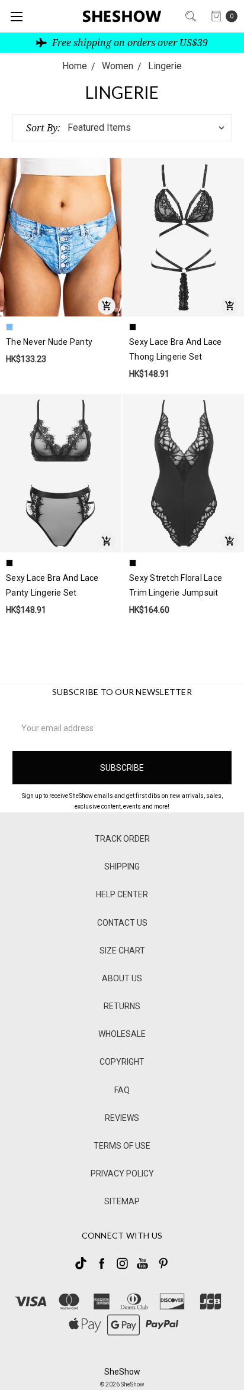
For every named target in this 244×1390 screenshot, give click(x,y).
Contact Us (122, 922)
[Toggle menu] (16, 16)
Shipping (122, 866)
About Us (122, 978)
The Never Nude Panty (49, 342)
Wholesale (122, 1034)
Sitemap (122, 1201)
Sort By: (43, 127)
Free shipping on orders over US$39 (129, 42)
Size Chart (122, 950)
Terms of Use (122, 1145)
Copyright (122, 1061)
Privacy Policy (122, 1173)
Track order (122, 838)
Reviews (122, 1118)
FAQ (122, 1090)
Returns (122, 1006)
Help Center (122, 894)
